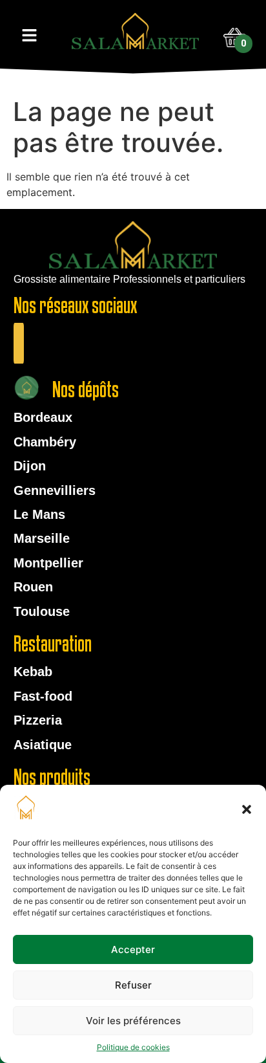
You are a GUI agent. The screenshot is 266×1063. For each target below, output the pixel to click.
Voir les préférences (133, 1020)
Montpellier (48, 563)
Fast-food (43, 696)
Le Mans (39, 514)
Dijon (30, 466)
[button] (246, 809)
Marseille (42, 538)
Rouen (33, 587)
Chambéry (45, 442)
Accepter (133, 949)
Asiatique (43, 745)
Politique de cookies (133, 1047)
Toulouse (42, 611)
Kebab (33, 671)
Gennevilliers (55, 490)
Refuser (133, 985)
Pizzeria (38, 720)
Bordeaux (43, 417)
